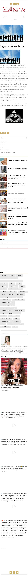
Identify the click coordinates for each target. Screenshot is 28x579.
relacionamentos (6, 318)
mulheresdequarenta (6, 44)
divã (19, 283)
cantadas (13, 278)
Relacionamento (14, 315)
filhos (11, 289)
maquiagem (12, 291)
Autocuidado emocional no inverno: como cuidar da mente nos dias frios (17, 169)
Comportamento (6, 280)
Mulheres (18, 297)
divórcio (4, 286)
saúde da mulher (6, 321)
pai (17, 313)
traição (20, 324)
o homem (10, 313)
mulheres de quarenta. (7, 305)
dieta (12, 283)
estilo (22, 286)
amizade (4, 275)
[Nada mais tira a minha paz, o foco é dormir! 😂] (14, 479)
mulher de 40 (20, 294)
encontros (13, 286)
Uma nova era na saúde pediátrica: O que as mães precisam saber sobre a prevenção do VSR (17, 224)
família (3, 289)
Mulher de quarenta (6, 297)
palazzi (3, 315)
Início (2, 24)
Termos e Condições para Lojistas (7, 152)
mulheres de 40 (5, 299)
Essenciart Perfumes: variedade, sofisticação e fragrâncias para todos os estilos (17, 216)
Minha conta (2, 144)
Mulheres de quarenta (7, 302)
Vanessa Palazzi (5, 326)
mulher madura (18, 310)
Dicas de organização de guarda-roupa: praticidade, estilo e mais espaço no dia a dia (16, 177)
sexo (3, 324)
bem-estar (4, 278)
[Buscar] (24, 17)
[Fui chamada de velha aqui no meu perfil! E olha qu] (14, 506)
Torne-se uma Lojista (4, 149)
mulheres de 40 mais (18, 299)
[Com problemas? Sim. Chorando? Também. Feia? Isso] (14, 452)
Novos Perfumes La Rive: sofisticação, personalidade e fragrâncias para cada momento (18, 208)
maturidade (22, 291)
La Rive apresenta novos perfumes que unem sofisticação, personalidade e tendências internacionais (18, 201)
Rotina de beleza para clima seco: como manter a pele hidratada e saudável (16, 185)
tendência (11, 324)
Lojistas (1, 147)
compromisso (17, 280)
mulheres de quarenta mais (8, 307)
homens (4, 291)
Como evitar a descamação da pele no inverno (18, 161)
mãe (3, 313)
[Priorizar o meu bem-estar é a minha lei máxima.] (14, 398)
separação (17, 321)
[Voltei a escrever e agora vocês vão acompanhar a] (14, 371)
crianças (4, 283)
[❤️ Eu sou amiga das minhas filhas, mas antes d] (14, 533)
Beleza (19, 275)
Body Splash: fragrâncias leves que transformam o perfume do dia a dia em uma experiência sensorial (17, 232)
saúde (16, 318)
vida (15, 326)
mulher (11, 294)
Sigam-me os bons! (12, 46)
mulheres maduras (6, 310)
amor (11, 275)
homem (19, 289)
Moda (3, 294)
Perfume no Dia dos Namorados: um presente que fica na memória (17, 192)
